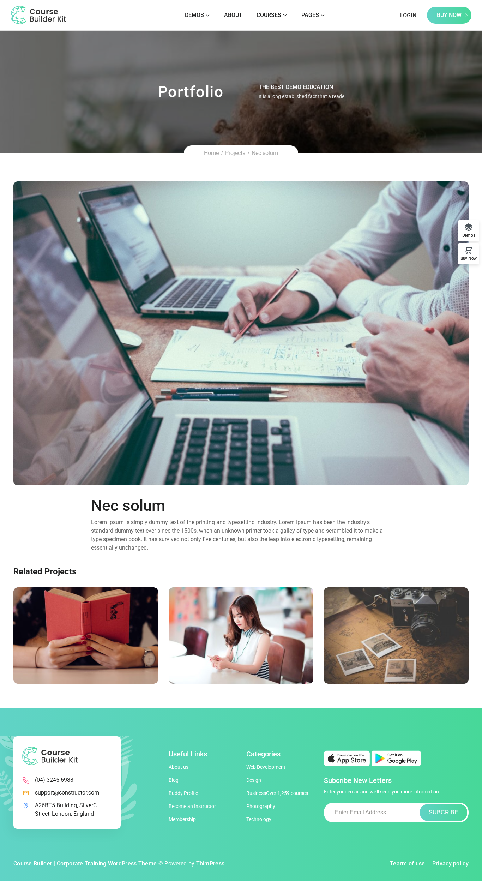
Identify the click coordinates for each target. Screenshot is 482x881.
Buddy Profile (183, 793)
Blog (174, 780)
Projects (235, 153)
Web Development (265, 767)
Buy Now (449, 15)
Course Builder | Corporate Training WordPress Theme (85, 863)
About (233, 15)
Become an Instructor (192, 806)
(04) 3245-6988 (54, 780)
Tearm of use (407, 863)
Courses (269, 15)
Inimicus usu (396, 634)
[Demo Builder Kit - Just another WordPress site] (38, 14)
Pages (310, 15)
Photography (260, 806)
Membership (182, 819)
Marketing (100, 643)
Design (253, 780)
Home (211, 153)
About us (178, 767)
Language (71, 643)
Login (408, 15)
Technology (258, 819)
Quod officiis (85, 634)
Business (277, 793)
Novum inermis (241, 634)
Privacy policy (450, 863)
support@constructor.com (67, 792)
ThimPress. (211, 863)
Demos (194, 15)
